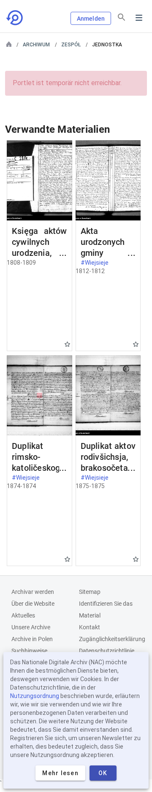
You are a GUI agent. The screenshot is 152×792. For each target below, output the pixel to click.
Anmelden (91, 18)
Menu (139, 17)
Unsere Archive (30, 627)
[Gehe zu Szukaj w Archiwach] (15, 18)
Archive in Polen (32, 639)
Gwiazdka (67, 344)
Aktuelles (23, 615)
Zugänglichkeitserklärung (112, 639)
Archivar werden (32, 591)
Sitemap (89, 591)
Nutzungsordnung (34, 696)
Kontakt (89, 627)
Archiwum (36, 45)
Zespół (71, 45)
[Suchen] (121, 17)
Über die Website (32, 603)
